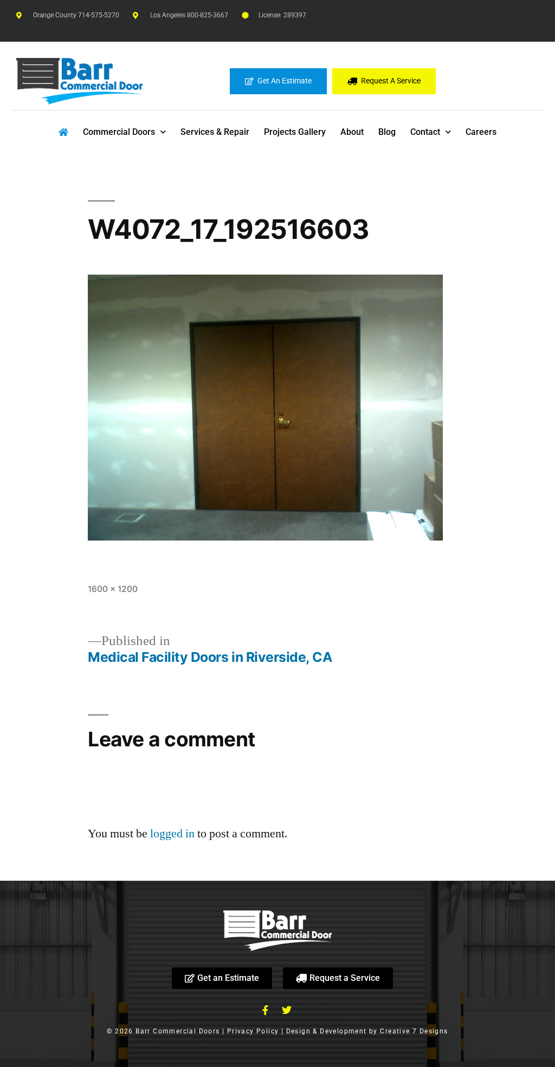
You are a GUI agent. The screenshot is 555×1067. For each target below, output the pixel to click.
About (352, 132)
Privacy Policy (253, 1031)
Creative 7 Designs (414, 1031)
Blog (387, 132)
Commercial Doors (119, 132)
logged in (172, 833)
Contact (425, 132)
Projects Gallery (295, 132)
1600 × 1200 (113, 589)
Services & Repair (214, 132)
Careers (481, 132)
